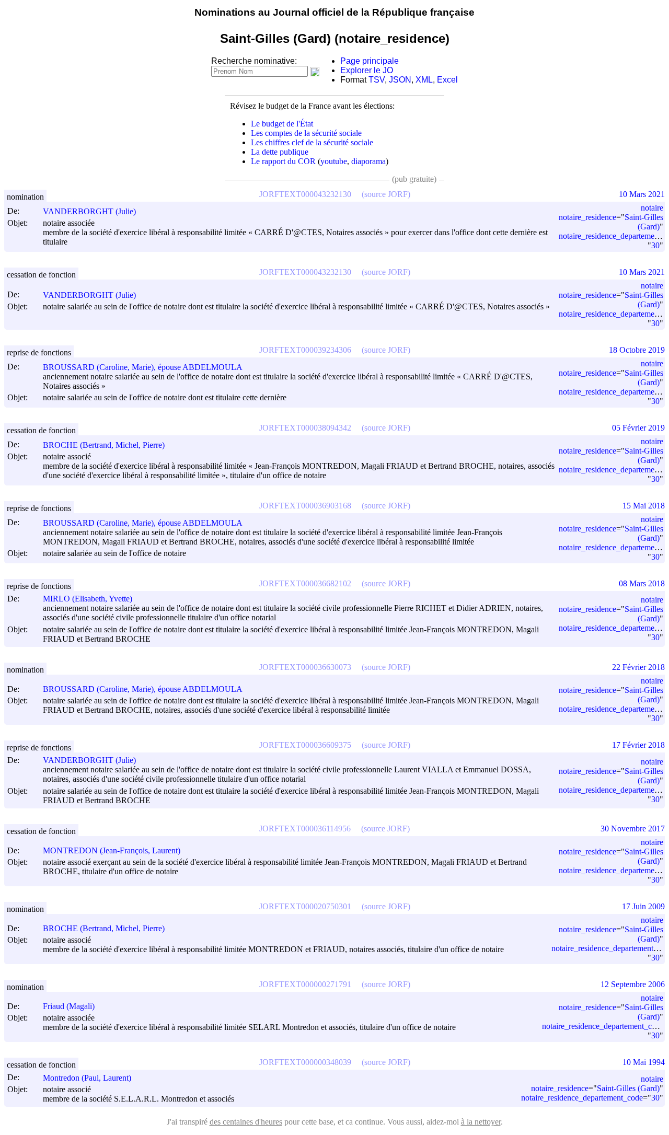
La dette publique (279, 151)
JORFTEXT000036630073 (305, 667)
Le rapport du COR (283, 161)
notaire (652, 207)
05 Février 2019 (638, 427)
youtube (333, 161)
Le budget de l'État (282, 123)
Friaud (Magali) (69, 1006)
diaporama (368, 161)
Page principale (369, 60)
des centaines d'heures (246, 1121)
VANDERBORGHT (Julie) (89, 211)
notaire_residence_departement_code (603, 1026)
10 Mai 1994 (643, 1062)
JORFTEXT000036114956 (305, 828)
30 (655, 245)
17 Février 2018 (638, 744)
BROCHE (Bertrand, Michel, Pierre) (104, 445)
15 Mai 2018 (643, 505)
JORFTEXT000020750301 (305, 906)
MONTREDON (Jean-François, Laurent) (111, 850)
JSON (400, 79)
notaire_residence (587, 217)
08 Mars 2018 (642, 583)
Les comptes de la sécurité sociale (306, 133)
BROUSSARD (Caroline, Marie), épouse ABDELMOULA (143, 367)
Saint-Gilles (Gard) (644, 222)
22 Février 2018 (638, 667)
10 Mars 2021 (642, 194)
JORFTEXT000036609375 (305, 744)
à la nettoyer (481, 1121)
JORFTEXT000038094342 (305, 427)
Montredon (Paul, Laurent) (87, 1077)
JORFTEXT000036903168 (305, 505)
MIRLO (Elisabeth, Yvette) (87, 598)
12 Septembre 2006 (633, 984)
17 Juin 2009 (643, 906)
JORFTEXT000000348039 (305, 1062)
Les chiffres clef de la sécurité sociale (312, 142)
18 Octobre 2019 (637, 349)
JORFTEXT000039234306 (305, 349)
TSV (376, 79)
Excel (447, 79)
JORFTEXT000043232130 (305, 194)
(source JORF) (386, 194)
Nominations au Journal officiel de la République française (334, 12)
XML (424, 79)
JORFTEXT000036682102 (305, 583)
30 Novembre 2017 (633, 828)
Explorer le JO (366, 70)
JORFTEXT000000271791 (305, 984)
